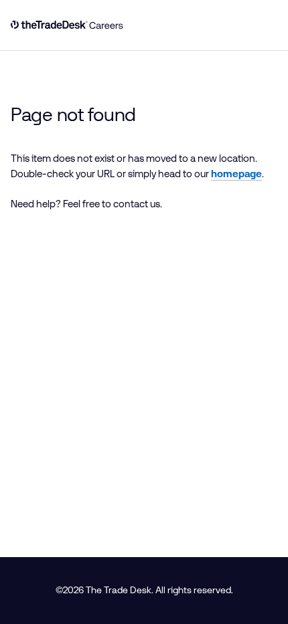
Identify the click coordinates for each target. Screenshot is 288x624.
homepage (236, 173)
